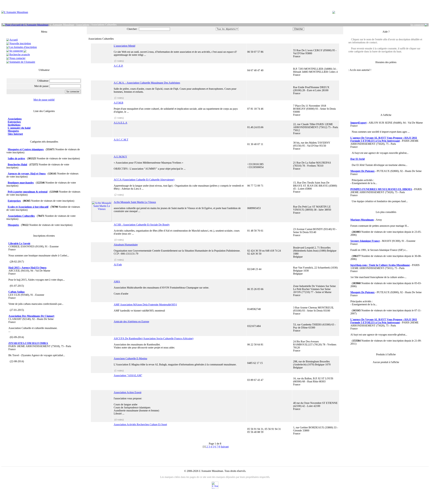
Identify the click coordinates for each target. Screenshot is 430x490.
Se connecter (417, 24)
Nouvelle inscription (20, 43)
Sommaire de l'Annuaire (22, 61)
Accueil (13, 39)
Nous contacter (17, 58)
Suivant (225, 446)
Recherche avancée (19, 54)
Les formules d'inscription (23, 47)
